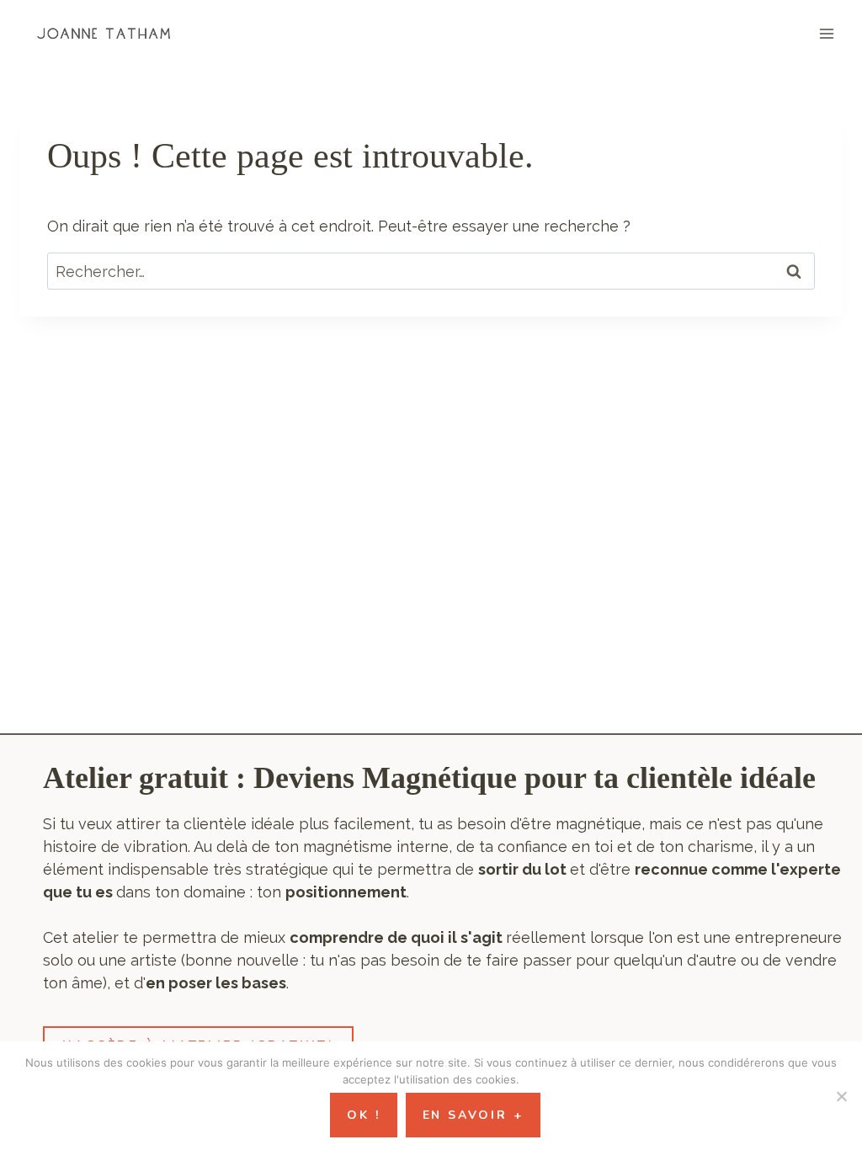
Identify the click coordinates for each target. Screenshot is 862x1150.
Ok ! (363, 1115)
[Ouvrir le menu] (826, 33)
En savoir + (473, 1115)
